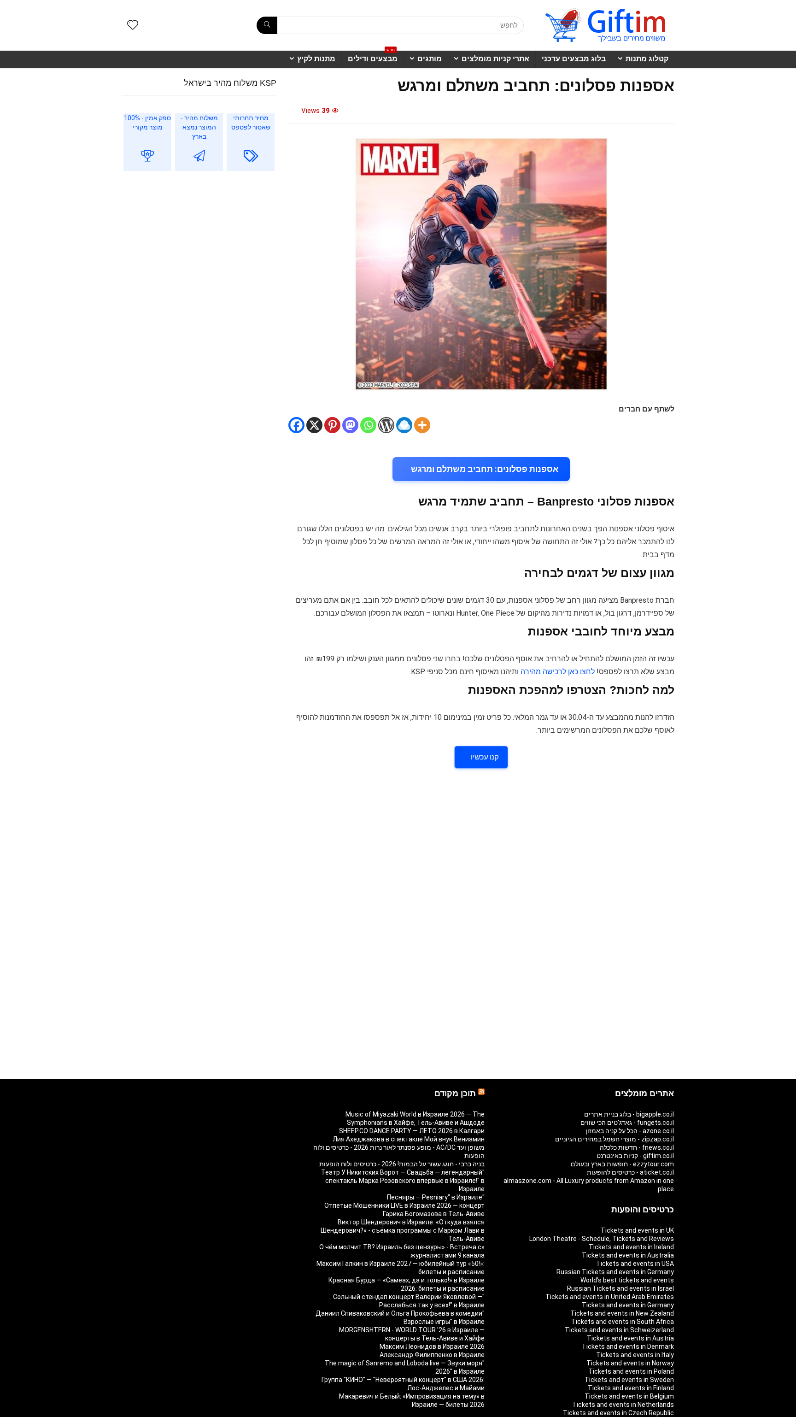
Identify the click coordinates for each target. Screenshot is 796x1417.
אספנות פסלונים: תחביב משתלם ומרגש (484, 469)
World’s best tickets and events (627, 1280)
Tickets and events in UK (637, 1230)
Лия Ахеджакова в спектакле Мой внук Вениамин (409, 1139)
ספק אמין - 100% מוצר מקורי (147, 122)
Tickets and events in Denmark (628, 1346)
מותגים (429, 59)
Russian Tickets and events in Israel (620, 1288)
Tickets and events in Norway (630, 1363)
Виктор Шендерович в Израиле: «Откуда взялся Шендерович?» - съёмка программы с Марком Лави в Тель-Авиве (403, 1230)
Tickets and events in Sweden (629, 1379)
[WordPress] (386, 425)
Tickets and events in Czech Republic (618, 1413)
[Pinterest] (332, 425)
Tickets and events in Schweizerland (619, 1330)
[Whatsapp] (368, 425)
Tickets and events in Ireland (631, 1247)
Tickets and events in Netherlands (623, 1404)
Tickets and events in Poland (631, 1371)
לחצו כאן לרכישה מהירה (558, 671)
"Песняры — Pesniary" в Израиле (436, 1197)
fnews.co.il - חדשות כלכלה (637, 1147)
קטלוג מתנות (647, 59)
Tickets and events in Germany (628, 1305)
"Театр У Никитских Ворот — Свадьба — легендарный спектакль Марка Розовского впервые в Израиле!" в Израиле (403, 1181)
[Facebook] (296, 425)
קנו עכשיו (484, 757)
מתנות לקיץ (316, 59)
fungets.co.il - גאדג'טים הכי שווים (627, 1122)
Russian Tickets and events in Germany (615, 1272)
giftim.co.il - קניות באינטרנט (635, 1155)
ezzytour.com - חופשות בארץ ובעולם (622, 1164)
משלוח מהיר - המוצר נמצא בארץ (199, 127)
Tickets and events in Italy (635, 1354)
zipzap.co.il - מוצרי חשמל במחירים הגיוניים (614, 1139)
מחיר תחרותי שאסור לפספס (250, 122)
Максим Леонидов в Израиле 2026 (432, 1346)
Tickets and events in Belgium (629, 1396)
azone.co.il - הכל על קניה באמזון (629, 1131)
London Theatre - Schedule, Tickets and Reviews (601, 1238)
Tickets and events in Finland (631, 1388)
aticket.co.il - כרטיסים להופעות (630, 1172)
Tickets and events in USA (635, 1263)
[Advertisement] (199, 253)
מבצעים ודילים (373, 57)
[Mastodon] (350, 425)
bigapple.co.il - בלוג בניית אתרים (629, 1114)
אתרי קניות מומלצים (495, 59)
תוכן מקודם (455, 1093)
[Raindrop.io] (404, 425)
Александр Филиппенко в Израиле (432, 1354)
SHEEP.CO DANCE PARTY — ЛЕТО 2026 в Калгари (412, 1131)
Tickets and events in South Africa (622, 1321)
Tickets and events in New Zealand (622, 1313)
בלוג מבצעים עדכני (574, 59)
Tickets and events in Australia (628, 1255)
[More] (422, 425)
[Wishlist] (132, 25)
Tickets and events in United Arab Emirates (609, 1296)
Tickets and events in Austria (630, 1338)
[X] (314, 425)
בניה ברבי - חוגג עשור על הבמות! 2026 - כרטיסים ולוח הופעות (402, 1164)
